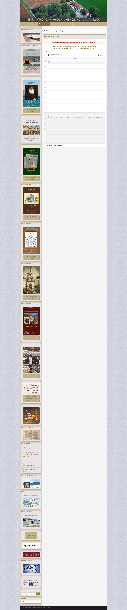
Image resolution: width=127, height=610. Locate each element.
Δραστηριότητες (65, 23)
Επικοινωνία (86, 23)
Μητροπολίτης (43, 23)
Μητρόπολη (32, 23)
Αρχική (24, 23)
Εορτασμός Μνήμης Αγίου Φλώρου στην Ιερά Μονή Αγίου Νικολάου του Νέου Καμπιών (30, 454)
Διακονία (54, 23)
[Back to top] (123, 606)
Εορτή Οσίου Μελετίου (27, 460)
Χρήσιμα (76, 23)
